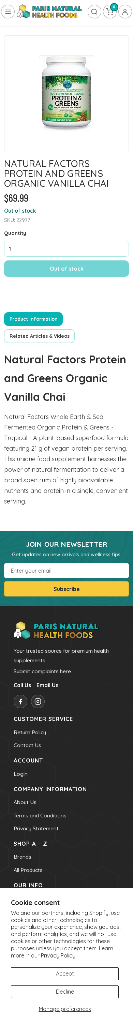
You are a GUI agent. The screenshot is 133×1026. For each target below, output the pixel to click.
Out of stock (67, 268)
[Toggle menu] (8, 11)
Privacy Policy (58, 955)
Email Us (47, 685)
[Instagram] (38, 701)
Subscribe (67, 589)
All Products (28, 869)
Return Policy (30, 732)
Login (21, 773)
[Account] (125, 11)
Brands (22, 856)
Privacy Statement (36, 828)
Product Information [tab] (34, 319)
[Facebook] (20, 701)
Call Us (22, 685)
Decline (65, 991)
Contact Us (27, 745)
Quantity (15, 233)
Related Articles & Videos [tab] (40, 336)
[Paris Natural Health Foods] (49, 11)
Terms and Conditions (40, 815)
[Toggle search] (94, 11)
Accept (65, 973)
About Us (25, 802)
